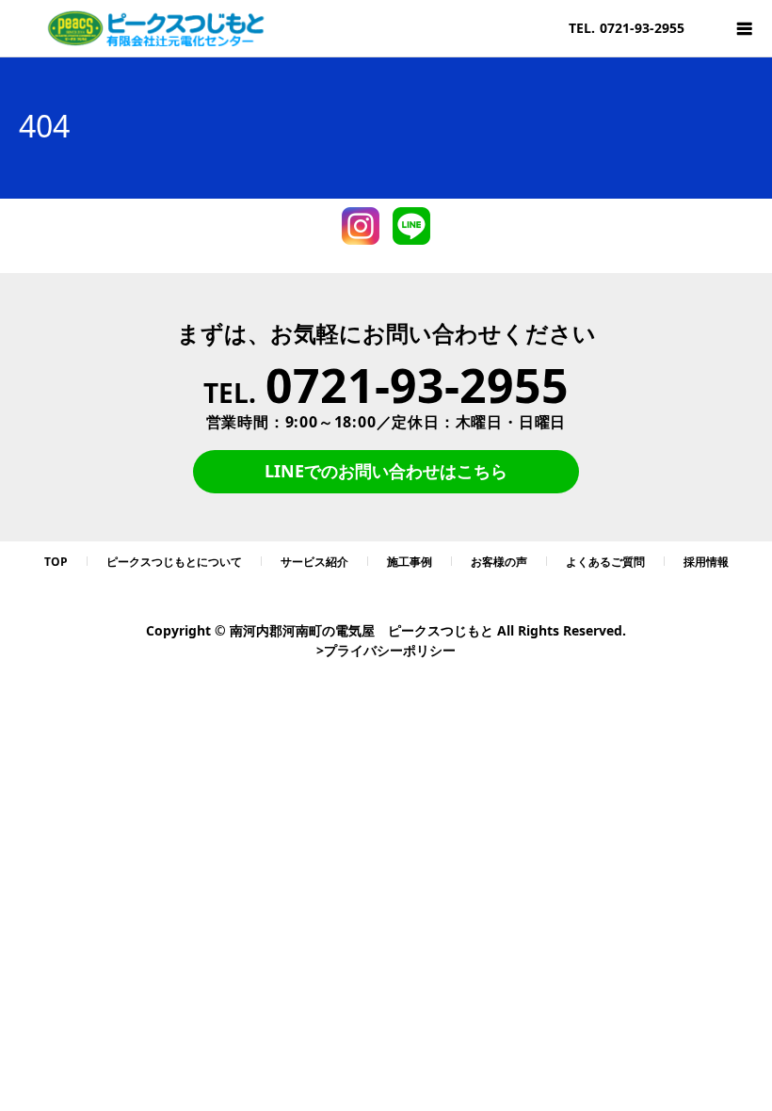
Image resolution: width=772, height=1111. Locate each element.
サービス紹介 (314, 562)
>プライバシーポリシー (386, 650)
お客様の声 (499, 562)
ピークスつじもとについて (174, 562)
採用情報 (706, 562)
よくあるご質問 (605, 562)
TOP (56, 562)
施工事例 (409, 562)
